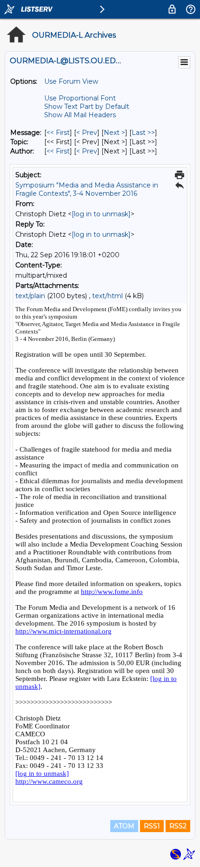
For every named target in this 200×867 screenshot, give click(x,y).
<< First (58, 132)
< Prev (86, 132)
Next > (114, 132)
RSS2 (178, 826)
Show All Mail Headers (80, 115)
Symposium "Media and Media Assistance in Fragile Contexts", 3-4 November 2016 (86, 189)
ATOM (124, 826)
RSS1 (152, 826)
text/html (107, 296)
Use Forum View (71, 81)
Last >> (143, 132)
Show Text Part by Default (86, 106)
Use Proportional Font (80, 98)
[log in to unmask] (101, 214)
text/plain (30, 296)
